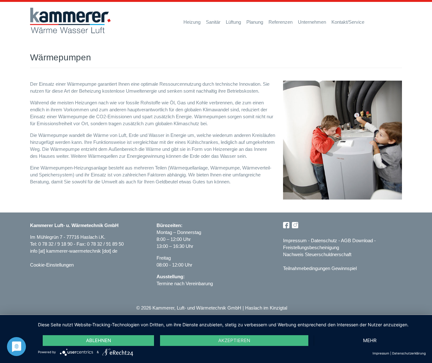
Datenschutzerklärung (409, 353)
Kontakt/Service (347, 22)
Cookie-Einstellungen (52, 265)
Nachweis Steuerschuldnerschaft (317, 254)
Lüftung (233, 22)
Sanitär (213, 22)
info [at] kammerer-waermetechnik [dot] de (73, 251)
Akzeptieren (234, 340)
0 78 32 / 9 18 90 (56, 244)
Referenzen (280, 22)
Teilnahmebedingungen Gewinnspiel (320, 268)
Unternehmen (312, 22)
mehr (370, 340)
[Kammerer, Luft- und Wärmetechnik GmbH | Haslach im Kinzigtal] (70, 20)
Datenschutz (324, 240)
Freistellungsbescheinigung (311, 247)
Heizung (192, 22)
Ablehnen (98, 340)
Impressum (295, 240)
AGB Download (357, 240)
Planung (254, 22)
